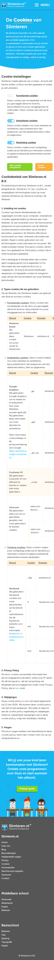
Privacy (4, 860)
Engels (4, 907)
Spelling (5, 938)
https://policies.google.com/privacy (17, 454)
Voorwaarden (8, 867)
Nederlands (7, 903)
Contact (5, 878)
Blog (3, 849)
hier (17, 688)
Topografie (6, 942)
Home (4, 842)
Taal (3, 935)
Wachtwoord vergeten (12, 871)
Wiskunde (6, 899)
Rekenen (5, 910)
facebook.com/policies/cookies (16, 636)
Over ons (5, 846)
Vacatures (6, 875)
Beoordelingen (8, 853)
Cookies (5, 864)
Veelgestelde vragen (11, 857)
